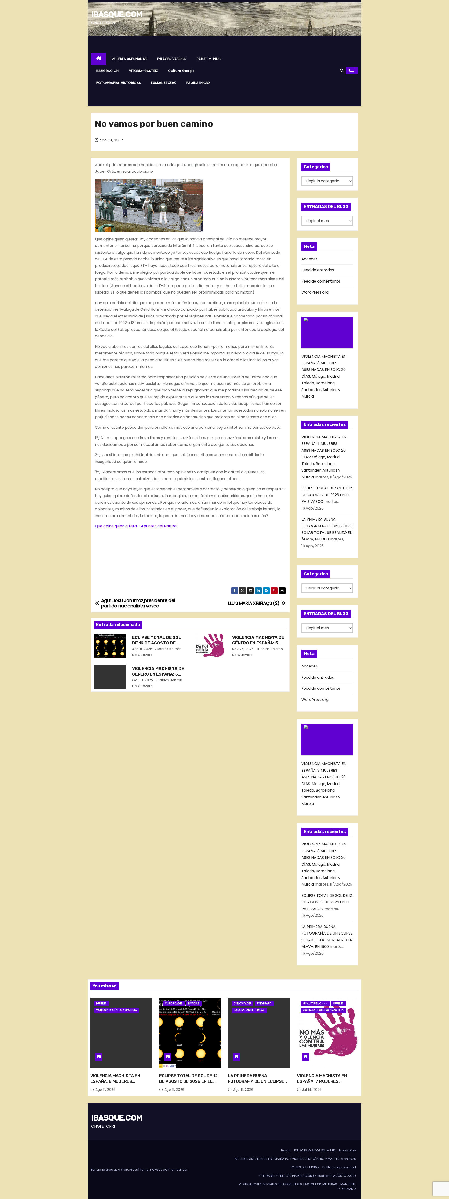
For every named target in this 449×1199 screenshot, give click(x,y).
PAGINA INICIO (198, 82)
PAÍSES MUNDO (209, 58)
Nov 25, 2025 (243, 649)
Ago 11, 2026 (142, 649)
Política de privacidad (339, 1167)
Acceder (309, 259)
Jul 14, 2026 (312, 1089)
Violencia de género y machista (116, 1010)
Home (285, 1150)
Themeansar (178, 1169)
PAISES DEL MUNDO (305, 1167)
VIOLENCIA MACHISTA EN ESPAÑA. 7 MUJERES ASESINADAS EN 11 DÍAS (322, 1081)
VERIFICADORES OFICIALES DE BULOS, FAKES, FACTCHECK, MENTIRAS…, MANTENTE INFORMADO (297, 1186)
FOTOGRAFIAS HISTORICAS (118, 82)
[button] (342, 70)
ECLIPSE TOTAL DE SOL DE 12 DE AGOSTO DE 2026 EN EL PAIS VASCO (157, 643)
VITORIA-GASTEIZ (143, 70)
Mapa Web (347, 1150)
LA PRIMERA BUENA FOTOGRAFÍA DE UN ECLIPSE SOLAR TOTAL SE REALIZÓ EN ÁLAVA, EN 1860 (257, 1084)
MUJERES (101, 1003)
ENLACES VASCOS (171, 58)
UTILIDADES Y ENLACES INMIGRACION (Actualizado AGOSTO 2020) (307, 1175)
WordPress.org (315, 292)
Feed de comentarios (321, 281)
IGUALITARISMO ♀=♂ (315, 1003)
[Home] (98, 59)
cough (192, 165)
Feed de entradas (317, 270)
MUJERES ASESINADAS (129, 58)
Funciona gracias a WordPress (114, 1169)
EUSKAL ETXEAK (163, 82)
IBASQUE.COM (116, 14)
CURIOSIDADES (173, 1003)
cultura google (181, 70)
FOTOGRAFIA (264, 1003)
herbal (124, 245)
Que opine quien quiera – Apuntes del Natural (136, 526)
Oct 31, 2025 (142, 680)
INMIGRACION (107, 70)
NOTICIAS (193, 1003)
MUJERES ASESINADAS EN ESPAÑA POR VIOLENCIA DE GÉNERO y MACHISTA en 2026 (295, 1159)
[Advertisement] (285, 71)
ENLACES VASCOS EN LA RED (314, 1150)
